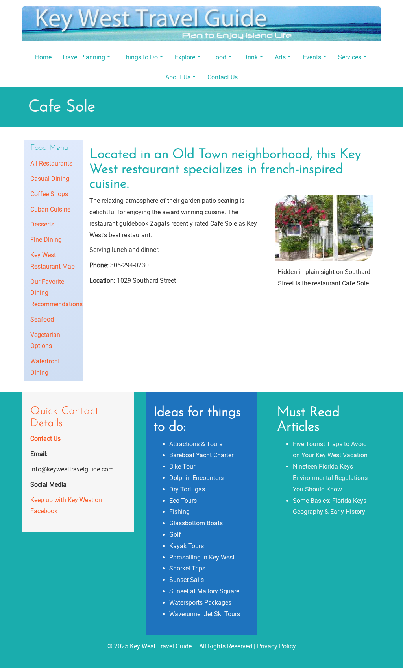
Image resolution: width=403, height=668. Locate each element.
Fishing (179, 511)
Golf (175, 534)
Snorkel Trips (187, 568)
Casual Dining (49, 178)
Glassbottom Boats (196, 523)
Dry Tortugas (187, 489)
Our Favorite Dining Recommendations (54, 293)
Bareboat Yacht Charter (201, 455)
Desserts (42, 224)
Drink (250, 57)
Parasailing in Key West (202, 557)
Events (312, 57)
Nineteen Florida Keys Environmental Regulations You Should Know (330, 478)
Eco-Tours (183, 500)
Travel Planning (83, 57)
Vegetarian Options (45, 340)
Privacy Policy (276, 646)
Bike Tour (182, 466)
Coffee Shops (49, 194)
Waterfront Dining (45, 366)
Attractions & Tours (195, 444)
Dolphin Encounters (196, 478)
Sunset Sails (186, 579)
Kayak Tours (186, 546)
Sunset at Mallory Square (204, 591)
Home (43, 57)
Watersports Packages (200, 602)
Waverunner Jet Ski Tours (204, 614)
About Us (177, 77)
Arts (280, 57)
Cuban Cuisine (50, 209)
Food (219, 57)
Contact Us (222, 77)
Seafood (42, 319)
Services (349, 57)
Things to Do (140, 57)
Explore (185, 57)
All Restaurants (51, 163)
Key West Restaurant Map (52, 260)
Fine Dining (46, 239)
